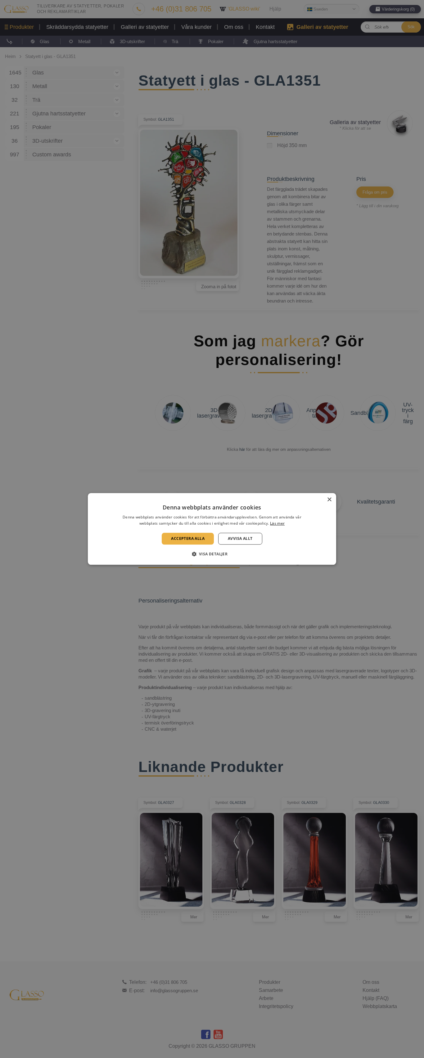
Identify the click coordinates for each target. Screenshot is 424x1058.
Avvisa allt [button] (240, 538)
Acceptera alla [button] (188, 538)
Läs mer (277, 523)
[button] (212, 554)
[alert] (212, 529)
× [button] (329, 499)
